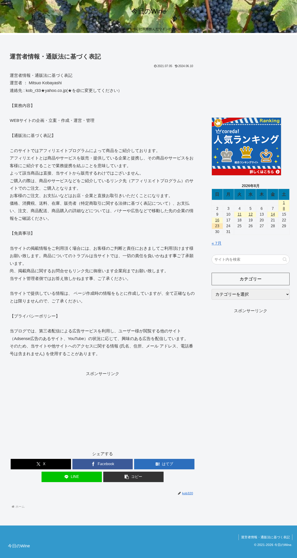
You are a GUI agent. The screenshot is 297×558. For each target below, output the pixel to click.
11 (240, 214)
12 (251, 214)
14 (273, 214)
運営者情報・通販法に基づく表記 (265, 537)
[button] (133, 477)
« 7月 (217, 243)
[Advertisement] (102, 409)
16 (217, 220)
